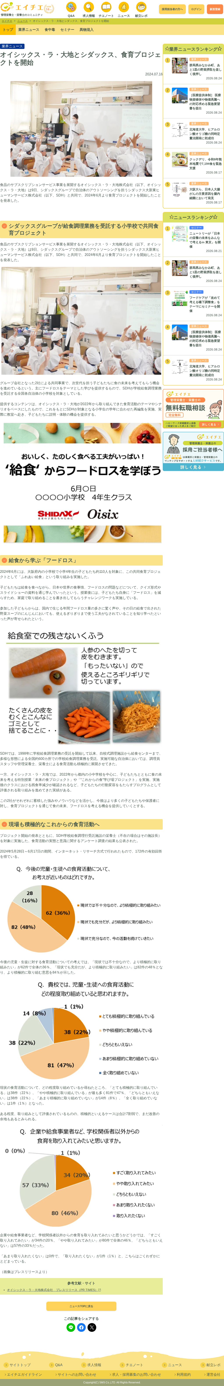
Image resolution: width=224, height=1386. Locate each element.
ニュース (175, 1365)
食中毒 (50, 29)
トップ (8, 29)
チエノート (134, 1365)
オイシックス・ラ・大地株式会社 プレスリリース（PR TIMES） (52, 1290)
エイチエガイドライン (24, 1374)
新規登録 (215, 9)
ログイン (196, 9)
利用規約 (184, 1374)
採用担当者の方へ (172, 9)
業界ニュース (28, 29)
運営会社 (213, 1374)
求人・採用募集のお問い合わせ (136, 1374)
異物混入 (87, 29)
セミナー (67, 29)
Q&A (59, 1365)
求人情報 (94, 1365)
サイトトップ (20, 1365)
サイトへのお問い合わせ (77, 1374)
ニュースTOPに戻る (81, 1306)
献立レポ (213, 1365)
